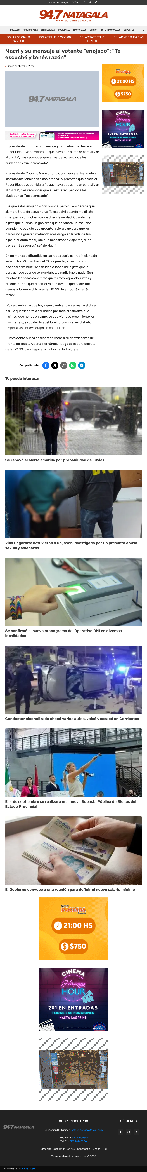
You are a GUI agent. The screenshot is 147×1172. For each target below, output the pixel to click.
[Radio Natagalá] (73, 15)
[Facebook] (84, 2)
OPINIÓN (94, 30)
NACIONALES (79, 30)
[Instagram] (90, 2)
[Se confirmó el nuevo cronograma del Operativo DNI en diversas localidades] (73, 592)
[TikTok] (96, 2)
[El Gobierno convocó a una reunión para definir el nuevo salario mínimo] (73, 850)
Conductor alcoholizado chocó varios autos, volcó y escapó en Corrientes (72, 718)
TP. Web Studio (27, 1169)
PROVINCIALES (30, 30)
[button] (142, 30)
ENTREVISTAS (48, 30)
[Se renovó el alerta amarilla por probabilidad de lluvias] (73, 421)
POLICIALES (64, 30)
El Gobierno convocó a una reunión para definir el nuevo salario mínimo (70, 889)
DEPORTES (129, 30)
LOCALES (15, 30)
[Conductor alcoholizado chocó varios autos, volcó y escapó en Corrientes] (73, 680)
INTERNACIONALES (110, 30)
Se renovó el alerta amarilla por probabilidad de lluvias (54, 460)
